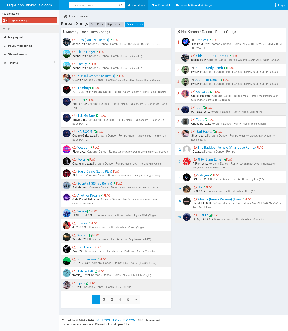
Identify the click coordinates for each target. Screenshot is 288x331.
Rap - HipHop (114, 24)
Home (71, 16)
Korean (84, 16)
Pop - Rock (97, 24)
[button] (64, 5)
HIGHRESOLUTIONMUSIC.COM (115, 320)
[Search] (121, 5)
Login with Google (19, 20)
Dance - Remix (135, 24)
